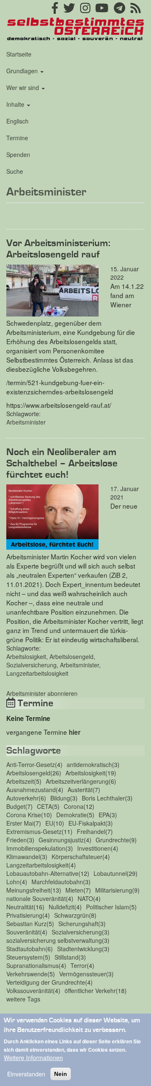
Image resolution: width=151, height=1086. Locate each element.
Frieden (16, 840)
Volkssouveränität (29, 990)
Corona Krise (23, 815)
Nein (60, 1074)
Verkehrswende (26, 974)
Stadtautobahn (25, 948)
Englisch (17, 121)
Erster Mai (20, 823)
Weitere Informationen (33, 1057)
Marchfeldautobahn (57, 882)
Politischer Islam (107, 907)
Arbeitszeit (20, 781)
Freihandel (91, 831)
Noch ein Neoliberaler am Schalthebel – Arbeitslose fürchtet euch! (61, 463)
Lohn (13, 882)
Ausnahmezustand (31, 789)
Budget (15, 806)
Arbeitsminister (26, 422)
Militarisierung (113, 890)
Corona (73, 806)
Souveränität (23, 932)
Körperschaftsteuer (77, 856)
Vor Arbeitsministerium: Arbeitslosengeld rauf (58, 248)
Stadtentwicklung (79, 948)
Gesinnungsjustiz (61, 840)
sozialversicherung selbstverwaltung (54, 940)
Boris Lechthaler (103, 798)
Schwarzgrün (71, 915)
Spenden (18, 154)
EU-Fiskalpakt (86, 823)
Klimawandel (23, 856)
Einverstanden (26, 1074)
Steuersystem (24, 957)
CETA (44, 806)
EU (49, 823)
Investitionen (94, 848)
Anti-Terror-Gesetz (30, 764)
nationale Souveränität (36, 898)
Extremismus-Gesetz (34, 831)
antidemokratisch (89, 764)
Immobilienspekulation (35, 848)
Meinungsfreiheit (28, 890)
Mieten (74, 890)
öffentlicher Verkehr (90, 990)
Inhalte (16, 104)
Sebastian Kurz (26, 923)
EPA (104, 815)
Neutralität (20, 907)
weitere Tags (23, 999)
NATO (85, 898)
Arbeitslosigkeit (26, 656)
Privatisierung (24, 915)
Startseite (18, 54)
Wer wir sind (23, 87)
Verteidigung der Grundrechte (45, 982)
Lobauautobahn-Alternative (42, 873)
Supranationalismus (32, 965)
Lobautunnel (110, 873)
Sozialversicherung (31, 665)
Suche (14, 171)
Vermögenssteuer (82, 974)
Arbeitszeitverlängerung (77, 781)
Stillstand (66, 957)
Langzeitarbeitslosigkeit (37, 673)
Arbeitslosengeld (71, 656)
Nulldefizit (61, 907)
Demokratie (71, 815)
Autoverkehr (22, 798)
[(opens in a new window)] (55, 10)
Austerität (80, 789)
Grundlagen (22, 71)
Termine (17, 138)
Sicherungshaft (78, 923)
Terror (78, 965)
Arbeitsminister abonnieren (42, 693)
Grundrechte (112, 840)
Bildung (60, 798)
